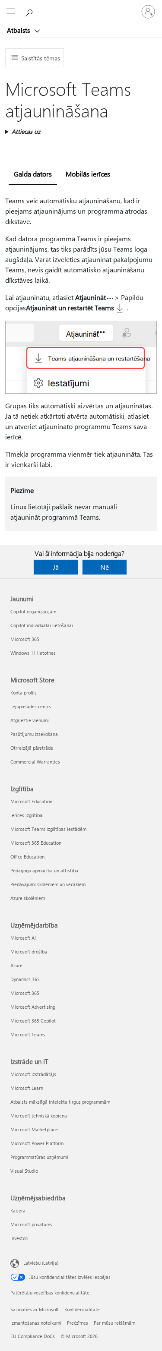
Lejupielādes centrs (30, 706)
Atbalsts (19, 30)
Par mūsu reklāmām (114, 1322)
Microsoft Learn (26, 1088)
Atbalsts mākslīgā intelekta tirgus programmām (60, 1101)
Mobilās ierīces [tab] (88, 173)
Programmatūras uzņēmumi (39, 1157)
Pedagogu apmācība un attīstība (44, 870)
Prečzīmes (77, 1322)
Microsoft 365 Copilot (33, 1020)
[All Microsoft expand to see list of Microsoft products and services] (10, 11)
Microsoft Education (31, 801)
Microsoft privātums (31, 1224)
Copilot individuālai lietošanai (41, 625)
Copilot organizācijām (33, 611)
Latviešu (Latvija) (40, 1262)
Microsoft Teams (27, 1034)
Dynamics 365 (25, 979)
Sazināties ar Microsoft (34, 1309)
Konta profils (23, 692)
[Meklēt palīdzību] (30, 11)
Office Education (27, 856)
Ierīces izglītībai (27, 815)
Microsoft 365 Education (35, 843)
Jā (56, 566)
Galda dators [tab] (33, 173)
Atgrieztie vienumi (29, 720)
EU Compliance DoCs (32, 1336)
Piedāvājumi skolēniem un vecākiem (48, 884)
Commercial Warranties (35, 761)
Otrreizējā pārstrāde (31, 748)
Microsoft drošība (28, 951)
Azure (16, 965)
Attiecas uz (26, 131)
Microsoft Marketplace (34, 1129)
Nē (104, 566)
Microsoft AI (23, 937)
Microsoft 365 (24, 639)
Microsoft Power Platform (37, 1143)
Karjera (17, 1210)
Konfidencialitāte (82, 1309)
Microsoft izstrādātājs (33, 1074)
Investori (19, 1238)
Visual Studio (24, 1171)
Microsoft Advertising (32, 1007)
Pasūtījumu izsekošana (34, 734)
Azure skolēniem (27, 898)
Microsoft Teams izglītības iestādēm (48, 829)
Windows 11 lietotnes (33, 653)
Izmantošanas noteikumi (35, 1322)
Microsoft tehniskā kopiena (38, 1115)
